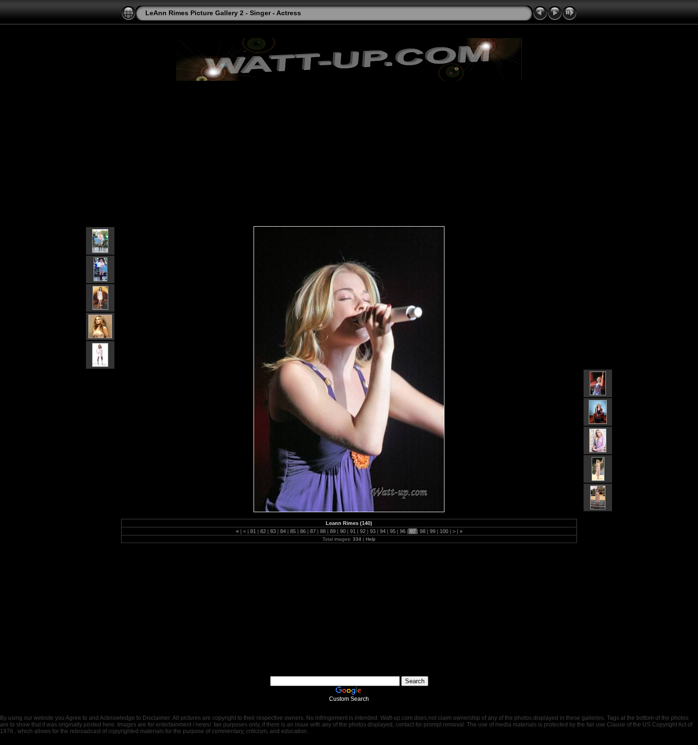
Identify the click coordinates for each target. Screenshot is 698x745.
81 (253, 531)
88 (323, 531)
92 (362, 531)
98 (422, 531)
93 (372, 531)
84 (283, 531)
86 (303, 531)
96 (402, 531)
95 (392, 531)
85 (293, 531)
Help (371, 539)
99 (432, 531)
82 (263, 531)
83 (273, 531)
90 (343, 531)
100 (444, 531)
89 (333, 531)
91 (353, 531)
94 (382, 531)
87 (313, 531)
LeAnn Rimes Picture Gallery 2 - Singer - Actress (223, 13)
